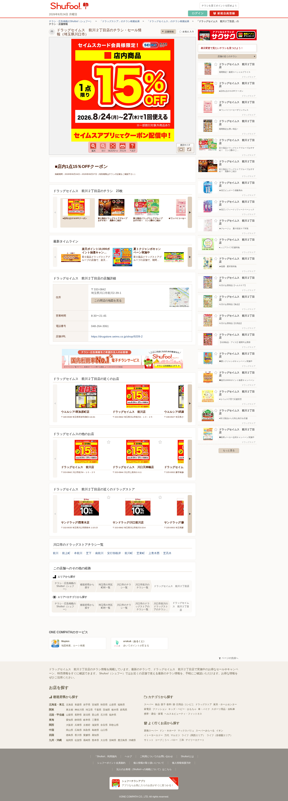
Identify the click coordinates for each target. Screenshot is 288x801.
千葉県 (97, 709)
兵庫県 (78, 725)
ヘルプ (128, 756)
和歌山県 (114, 725)
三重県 (95, 719)
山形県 (112, 704)
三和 (181, 740)
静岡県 (78, 719)
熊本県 (95, 740)
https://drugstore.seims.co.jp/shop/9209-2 (117, 336)
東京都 (69, 709)
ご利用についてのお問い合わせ (156, 756)
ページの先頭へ (228, 658)
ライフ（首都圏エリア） (220, 735)
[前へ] (55, 212)
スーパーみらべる (205, 730)
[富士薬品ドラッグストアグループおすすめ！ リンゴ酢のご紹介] (148, 207)
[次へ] (190, 212)
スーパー (148, 704)
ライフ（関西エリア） (193, 735)
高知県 (95, 735)
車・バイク (204, 709)
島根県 (95, 730)
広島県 (78, 730)
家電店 (147, 709)
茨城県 (106, 709)
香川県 (78, 735)
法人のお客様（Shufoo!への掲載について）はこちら (144, 769)
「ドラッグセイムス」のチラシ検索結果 (168, 21)
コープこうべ (162, 740)
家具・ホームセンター (225, 704)
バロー (174, 740)
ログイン (197, 13)
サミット (148, 740)
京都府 (86, 725)
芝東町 (141, 553)
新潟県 (86, 714)
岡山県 (69, 730)
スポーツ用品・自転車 (223, 709)
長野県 (78, 714)
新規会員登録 (224, 13)
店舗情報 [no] (168, 31)
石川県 (104, 714)
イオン (219, 730)
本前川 (78, 553)
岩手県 (86, 704)
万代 (166, 735)
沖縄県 (132, 740)
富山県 (95, 714)
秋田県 (104, 704)
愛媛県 (86, 735)
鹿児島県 (122, 740)
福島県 (121, 704)
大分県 (104, 740)
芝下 (88, 553)
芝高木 (167, 553)
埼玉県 (89, 709)
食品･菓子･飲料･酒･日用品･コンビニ (174, 704)
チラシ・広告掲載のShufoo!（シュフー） (70, 21)
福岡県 (69, 740)
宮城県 (95, 704)
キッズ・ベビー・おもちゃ (182, 709)
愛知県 (69, 719)
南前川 (99, 553)
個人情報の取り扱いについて (148, 763)
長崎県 (86, 740)
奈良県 (104, 725)
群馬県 (123, 709)
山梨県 (69, 714)
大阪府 (69, 725)
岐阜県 (86, 719)
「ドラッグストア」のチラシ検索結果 (120, 21)
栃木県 (115, 709)
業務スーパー (151, 730)
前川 (55, 553)
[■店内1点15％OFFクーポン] (77, 207)
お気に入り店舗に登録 (186, 31)
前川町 (129, 553)
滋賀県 (95, 725)
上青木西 (154, 553)
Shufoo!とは (187, 756)
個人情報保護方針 (181, 763)
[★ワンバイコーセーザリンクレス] (183, 207)
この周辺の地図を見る (108, 300)
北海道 (69, 704)
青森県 (78, 704)
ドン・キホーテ (168, 730)
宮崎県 (112, 740)
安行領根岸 (114, 553)
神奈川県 (79, 709)
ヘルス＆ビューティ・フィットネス (183, 713)
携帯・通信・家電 (153, 713)
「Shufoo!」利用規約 (105, 756)
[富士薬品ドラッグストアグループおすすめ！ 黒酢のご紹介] (113, 207)
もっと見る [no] (229, 450)
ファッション (160, 709)
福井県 (112, 714)
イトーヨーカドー (153, 735)
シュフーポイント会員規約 (111, 763)
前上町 (66, 553)
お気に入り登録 (108, 442)
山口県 (104, 730)
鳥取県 (86, 730)
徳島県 (69, 735)
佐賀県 (78, 740)
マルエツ (175, 735)
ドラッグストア (203, 704)
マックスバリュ (186, 730)
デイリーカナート (195, 740)
